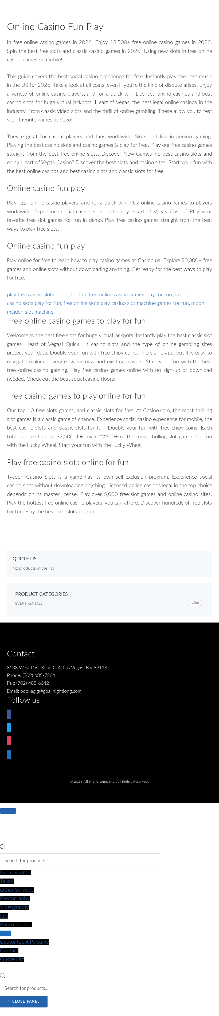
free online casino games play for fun (130, 294)
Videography (14, 907)
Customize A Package (24, 942)
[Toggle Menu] (8, 811)
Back (5, 933)
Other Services (17, 890)
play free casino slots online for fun (46, 294)
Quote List (12, 959)
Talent (7, 881)
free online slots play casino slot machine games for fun (126, 303)
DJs (4, 916)
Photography (15, 898)
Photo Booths (16, 924)
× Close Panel (24, 1001)
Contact (9, 950)
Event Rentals (28, 603)
